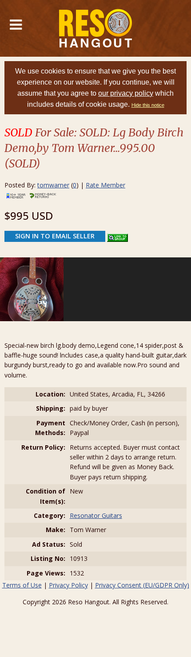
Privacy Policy (68, 585)
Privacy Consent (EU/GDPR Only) (142, 585)
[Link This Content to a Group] (117, 236)
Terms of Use (22, 585)
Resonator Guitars (96, 515)
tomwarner (53, 185)
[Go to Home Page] (95, 28)
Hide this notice (147, 105)
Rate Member (105, 185)
